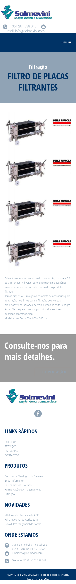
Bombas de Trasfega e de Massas (24, 476)
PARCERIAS (11, 450)
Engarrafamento (14, 480)
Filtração (10, 494)
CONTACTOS (12, 455)
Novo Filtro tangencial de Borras (23, 524)
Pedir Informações (53, 372)
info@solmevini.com (30, 31)
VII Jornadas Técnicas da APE (22, 515)
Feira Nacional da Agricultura (21, 519)
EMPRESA (10, 442)
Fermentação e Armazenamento (23, 489)
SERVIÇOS (10, 446)
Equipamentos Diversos (18, 485)
